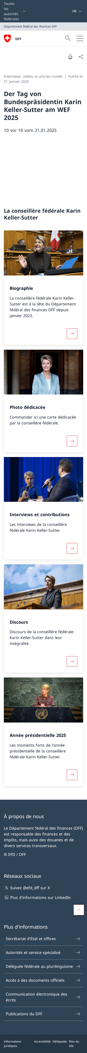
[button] (78, 910)
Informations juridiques (12, 1043)
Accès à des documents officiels (35, 980)
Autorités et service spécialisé (33, 952)
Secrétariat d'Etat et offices (31, 938)
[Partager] (80, 56)
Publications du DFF (24, 1013)
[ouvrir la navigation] (79, 38)
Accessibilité (42, 1041)
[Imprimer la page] (70, 56)
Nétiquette (60, 1041)
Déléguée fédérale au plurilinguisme (39, 966)
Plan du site (74, 1043)
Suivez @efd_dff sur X (30, 887)
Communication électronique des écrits (36, 997)
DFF (18, 39)
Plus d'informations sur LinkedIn (40, 897)
